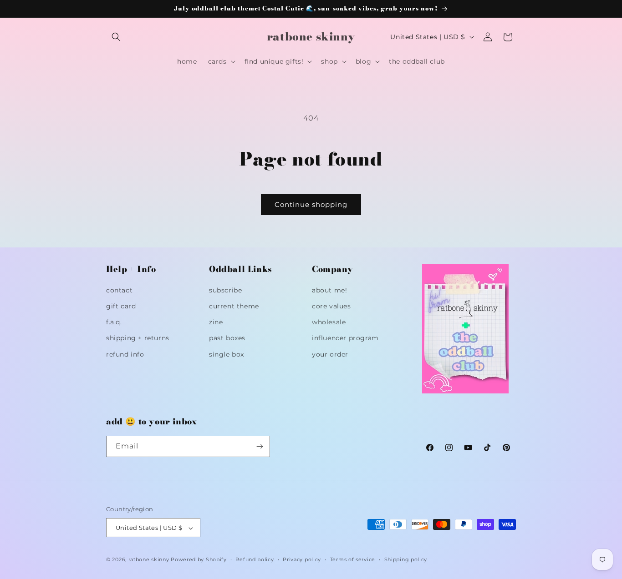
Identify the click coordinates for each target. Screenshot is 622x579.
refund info (125, 354)
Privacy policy (302, 559)
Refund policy (254, 559)
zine (216, 321)
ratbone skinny (149, 560)
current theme (234, 306)
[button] (116, 37)
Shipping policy (406, 559)
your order (330, 354)
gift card (121, 306)
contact (119, 290)
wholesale (329, 321)
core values (331, 306)
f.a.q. (114, 321)
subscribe (225, 290)
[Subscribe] (260, 446)
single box (226, 354)
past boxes (227, 338)
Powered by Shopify (199, 560)
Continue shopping (311, 204)
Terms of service (352, 559)
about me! (329, 290)
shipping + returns (137, 338)
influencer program (345, 338)
